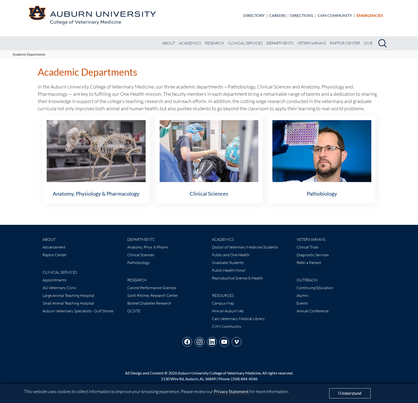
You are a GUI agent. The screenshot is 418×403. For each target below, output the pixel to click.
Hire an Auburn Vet (228, 310)
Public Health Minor (229, 270)
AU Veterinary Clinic (59, 287)
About (168, 43)
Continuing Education (315, 287)
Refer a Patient (309, 262)
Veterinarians (311, 43)
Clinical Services (245, 43)
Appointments (55, 280)
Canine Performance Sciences (151, 287)
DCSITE (133, 310)
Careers (277, 15)
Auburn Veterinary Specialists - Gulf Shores (78, 310)
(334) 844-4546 (244, 378)
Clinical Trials (308, 247)
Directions (301, 15)
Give (368, 43)
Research (214, 43)
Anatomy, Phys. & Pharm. (148, 247)
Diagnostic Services (313, 254)
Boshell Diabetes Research (149, 303)
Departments (279, 43)
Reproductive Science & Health (237, 278)
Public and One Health (230, 254)
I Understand (349, 393)
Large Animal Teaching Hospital (68, 295)
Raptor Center (345, 43)
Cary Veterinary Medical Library (238, 318)
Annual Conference (312, 310)
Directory (254, 15)
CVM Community (335, 15)
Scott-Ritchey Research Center (152, 295)
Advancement (54, 247)
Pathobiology (138, 262)
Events (302, 303)
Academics (190, 43)
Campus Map (223, 303)
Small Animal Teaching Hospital (68, 303)
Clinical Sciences (140, 254)
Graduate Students (228, 262)
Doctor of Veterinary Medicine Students (245, 247)
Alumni (302, 295)
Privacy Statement (231, 391)
